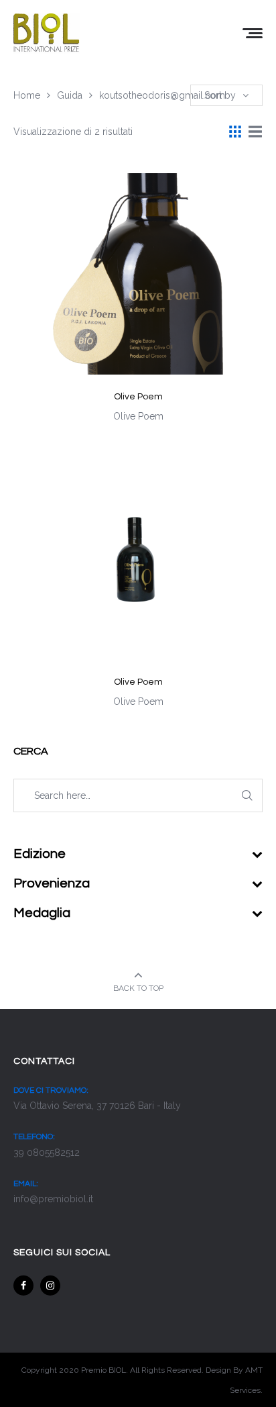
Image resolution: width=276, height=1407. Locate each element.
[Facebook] (23, 1285)
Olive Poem (138, 396)
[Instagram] (50, 1285)
